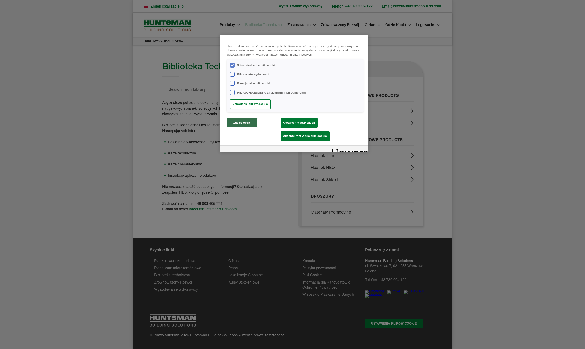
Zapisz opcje (242, 122)
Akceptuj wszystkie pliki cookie (305, 136)
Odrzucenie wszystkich (299, 122)
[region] (294, 94)
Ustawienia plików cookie (250, 104)
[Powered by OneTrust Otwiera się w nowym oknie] (348, 149)
